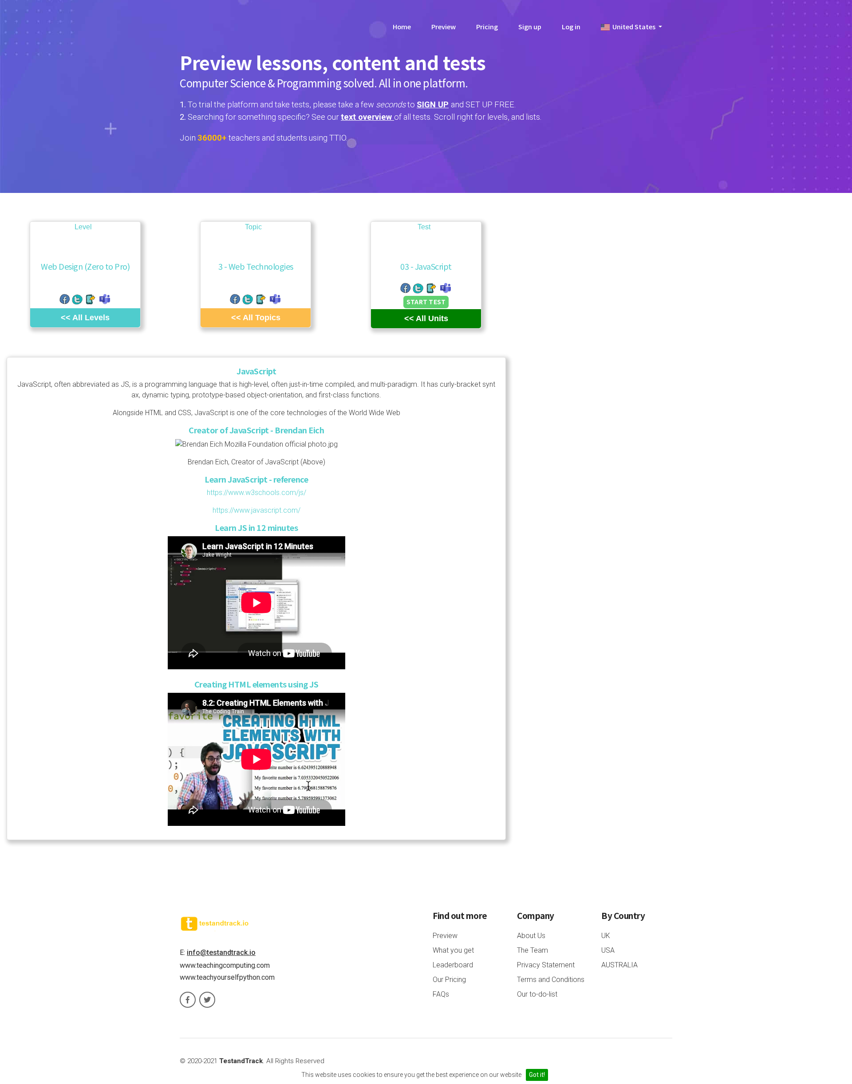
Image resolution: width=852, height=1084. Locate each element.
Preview (443, 26)
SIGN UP (433, 104)
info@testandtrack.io (221, 952)
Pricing (487, 26)
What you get (453, 950)
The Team (532, 950)
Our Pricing (449, 979)
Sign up (529, 26)
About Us (531, 935)
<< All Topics (255, 317)
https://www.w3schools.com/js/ (256, 492)
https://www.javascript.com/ (256, 510)
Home (402, 26)
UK (605, 935)
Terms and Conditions (550, 979)
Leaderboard (453, 965)
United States (633, 26)
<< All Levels (85, 317)
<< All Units (426, 318)
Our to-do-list (537, 994)
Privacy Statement (546, 965)
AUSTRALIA (619, 965)
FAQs (441, 994)
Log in (571, 26)
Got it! (537, 1074)
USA (608, 950)
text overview (367, 117)
